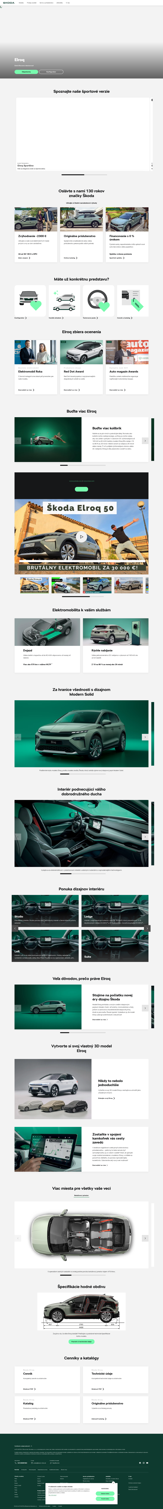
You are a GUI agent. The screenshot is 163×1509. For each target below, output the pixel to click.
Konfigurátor (51, 72)
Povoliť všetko (105, 1498)
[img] (8, 3)
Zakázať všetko (105, 1493)
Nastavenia (105, 1488)
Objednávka (26, 72)
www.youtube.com (75, 481)
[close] (113, 1483)
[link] (36, 234)
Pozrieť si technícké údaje (82, 1342)
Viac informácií (52, 1495)
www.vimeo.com (88, 481)
